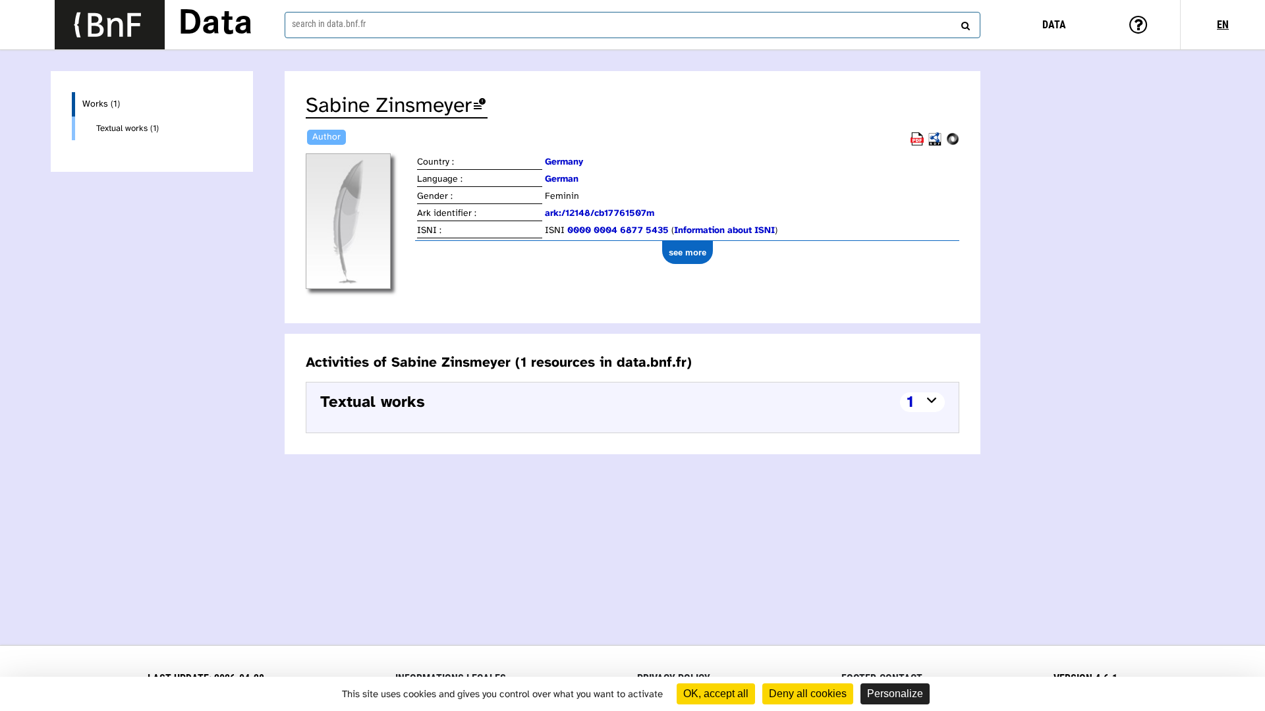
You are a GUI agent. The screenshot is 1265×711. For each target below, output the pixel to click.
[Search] (963, 23)
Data (215, 24)
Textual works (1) (127, 128)
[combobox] (632, 25)
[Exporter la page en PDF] (917, 143)
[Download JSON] (952, 143)
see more (687, 252)
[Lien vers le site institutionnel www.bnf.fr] (110, 24)
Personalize (895, 693)
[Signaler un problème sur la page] (480, 106)
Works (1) (101, 104)
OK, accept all (715, 693)
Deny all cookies (808, 693)
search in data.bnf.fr (329, 23)
